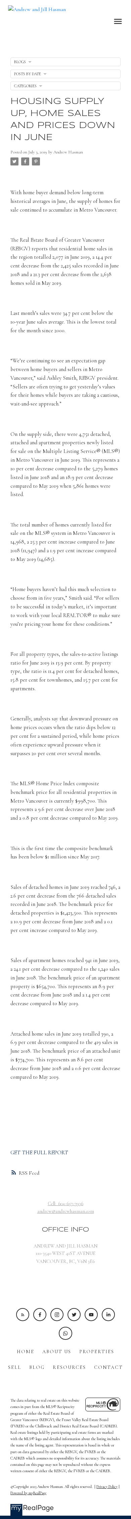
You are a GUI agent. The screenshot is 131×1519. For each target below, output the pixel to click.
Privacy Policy (107, 1486)
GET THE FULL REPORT (39, 1152)
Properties (96, 1352)
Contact (108, 1367)
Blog (37, 1367)
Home (25, 1352)
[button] (22, 1314)
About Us (56, 1352)
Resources (69, 1367)
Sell (14, 1367)
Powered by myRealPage (28, 1493)
